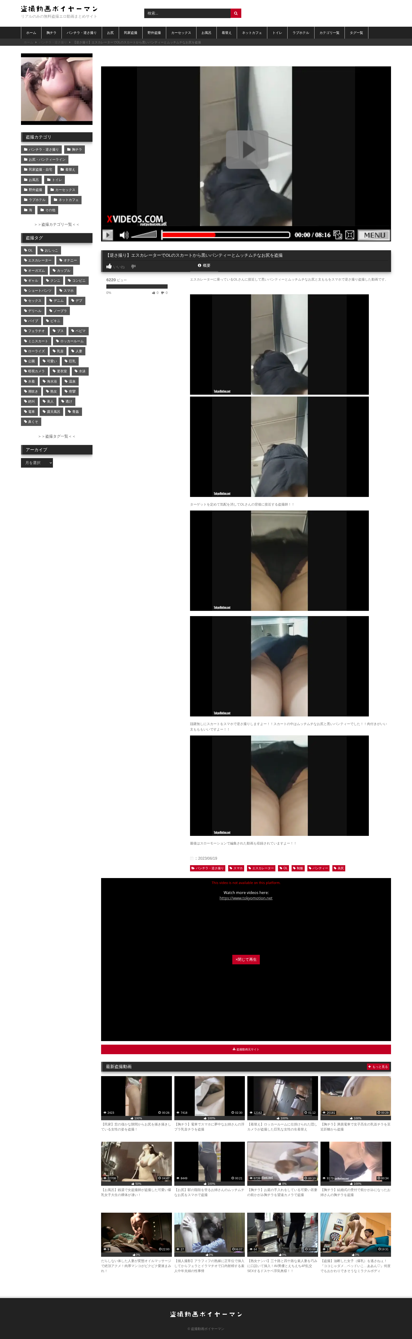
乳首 (60, 351)
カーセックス (181, 33)
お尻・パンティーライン (47, 159)
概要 (206, 265)
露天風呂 (53, 412)
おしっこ (51, 250)
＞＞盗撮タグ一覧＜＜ (57, 436)
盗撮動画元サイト (247, 1049)
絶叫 (31, 401)
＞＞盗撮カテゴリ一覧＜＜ (57, 224)
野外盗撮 (154, 33)
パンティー (320, 868)
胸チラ (51, 33)
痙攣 (72, 391)
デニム (59, 300)
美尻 (341, 868)
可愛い (52, 361)
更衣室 (62, 371)
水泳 (82, 371)
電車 (31, 412)
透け (69, 401)
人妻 (79, 351)
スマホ (238, 868)
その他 (50, 210)
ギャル (33, 280)
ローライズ (36, 351)
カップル (63, 270)
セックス (34, 300)
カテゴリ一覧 (329, 33)
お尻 (110, 33)
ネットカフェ (252, 33)
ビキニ (55, 321)
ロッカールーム (72, 341)
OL (285, 868)
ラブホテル (301, 33)
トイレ (277, 33)
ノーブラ (60, 311)
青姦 (75, 412)
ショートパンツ (40, 290)
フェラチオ (36, 331)
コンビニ (79, 280)
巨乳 (72, 361)
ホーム (31, 33)
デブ (79, 300)
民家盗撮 (130, 33)
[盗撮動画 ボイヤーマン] (59, 9)
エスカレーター (263, 868)
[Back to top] (397, 1324)
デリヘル (34, 311)
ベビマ (81, 331)
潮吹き (33, 391)
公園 (31, 361)
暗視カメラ (36, 371)
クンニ (55, 280)
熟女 (53, 391)
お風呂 (206, 33)
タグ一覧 (356, 33)
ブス (60, 331)
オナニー (70, 260)
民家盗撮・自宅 (40, 169)
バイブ (33, 321)
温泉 (72, 381)
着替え (227, 33)
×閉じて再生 (246, 959)
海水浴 (52, 381)
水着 (31, 381)
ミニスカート (38, 341)
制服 (300, 868)
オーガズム (36, 270)
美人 (50, 401)
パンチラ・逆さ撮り (82, 33)
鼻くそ (33, 422)
